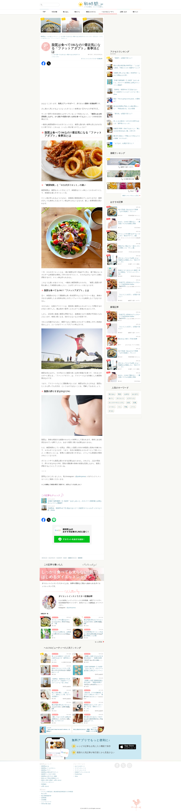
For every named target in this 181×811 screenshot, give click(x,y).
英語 (119, 394)
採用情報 (43, 797)
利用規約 (43, 784)
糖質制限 (80, 557)
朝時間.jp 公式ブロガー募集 (49, 776)
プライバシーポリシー (47, 782)
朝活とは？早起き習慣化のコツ (50, 778)
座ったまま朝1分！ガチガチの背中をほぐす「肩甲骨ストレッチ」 (126, 122)
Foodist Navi (78, 774)
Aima (76, 776)
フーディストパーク (80, 770)
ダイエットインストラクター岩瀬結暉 (91, 58)
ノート (133, 407)
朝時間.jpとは (45, 766)
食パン (111, 398)
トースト (112, 407)
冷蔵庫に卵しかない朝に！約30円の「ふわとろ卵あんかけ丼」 (126, 74)
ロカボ (65, 557)
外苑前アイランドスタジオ (82, 772)
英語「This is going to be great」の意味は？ (126, 100)
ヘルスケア (59, 557)
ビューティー (52, 557)
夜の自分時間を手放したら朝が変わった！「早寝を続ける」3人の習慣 (125, 107)
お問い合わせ (45, 786)
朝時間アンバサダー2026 (48, 774)
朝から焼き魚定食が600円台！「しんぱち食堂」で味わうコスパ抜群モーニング (126, 67)
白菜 (128, 402)
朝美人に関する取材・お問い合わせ (51, 780)
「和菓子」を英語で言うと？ (123, 58)
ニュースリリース (46, 801)
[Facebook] (43, 65)
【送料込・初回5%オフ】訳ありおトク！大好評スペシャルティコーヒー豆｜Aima (126, 92)
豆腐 (134, 402)
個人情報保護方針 (46, 795)
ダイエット (44, 557)
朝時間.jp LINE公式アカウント (49, 772)
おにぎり (135, 394)
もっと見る (98, 642)
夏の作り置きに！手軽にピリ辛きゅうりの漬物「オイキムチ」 (126, 137)
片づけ (111, 411)
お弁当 (126, 394)
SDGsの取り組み (46, 803)
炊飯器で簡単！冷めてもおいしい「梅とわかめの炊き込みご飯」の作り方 (124, 130)
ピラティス (131, 398)
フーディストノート (80, 768)
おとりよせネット (80, 766)
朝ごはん (112, 394)
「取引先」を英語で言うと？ (123, 113)
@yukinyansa (81, 476)
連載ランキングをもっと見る (130, 195)
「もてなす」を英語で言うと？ (123, 143)
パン (119, 407)
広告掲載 (43, 799)
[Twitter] (49, 65)
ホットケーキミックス (116, 402)
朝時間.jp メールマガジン (48, 768)
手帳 (125, 407)
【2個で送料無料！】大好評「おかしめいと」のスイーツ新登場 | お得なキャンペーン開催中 (126, 82)
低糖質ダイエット (72, 557)
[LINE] (54, 521)
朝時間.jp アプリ (45, 770)
